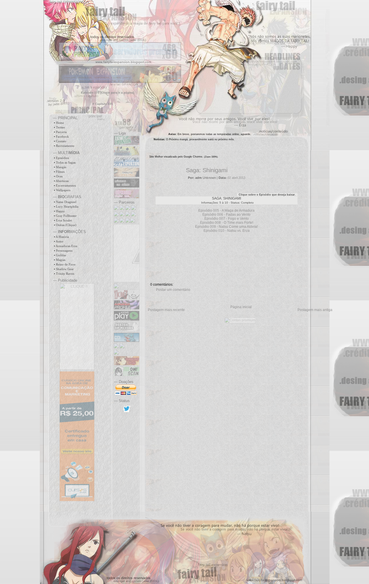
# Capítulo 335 (103, 103)
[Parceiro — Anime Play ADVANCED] (126, 319)
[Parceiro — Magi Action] (133, 215)
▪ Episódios (61, 158)
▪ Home (59, 122)
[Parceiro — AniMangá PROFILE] (126, 308)
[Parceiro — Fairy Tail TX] (122, 215)
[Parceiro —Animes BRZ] (122, 221)
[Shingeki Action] (116, 221)
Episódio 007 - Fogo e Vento (226, 219)
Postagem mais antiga (315, 310)
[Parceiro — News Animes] (132, 221)
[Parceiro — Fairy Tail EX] (133, 209)
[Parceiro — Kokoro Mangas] (126, 298)
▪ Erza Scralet (63, 220)
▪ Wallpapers (62, 190)
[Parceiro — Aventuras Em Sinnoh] (126, 341)
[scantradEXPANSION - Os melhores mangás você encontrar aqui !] (126, 165)
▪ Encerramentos (65, 185)
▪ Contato (60, 141)
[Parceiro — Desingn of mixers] (126, 330)
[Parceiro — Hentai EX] (122, 209)
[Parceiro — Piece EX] (117, 215)
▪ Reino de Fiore (65, 264)
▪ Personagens (63, 250)
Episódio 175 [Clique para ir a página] (107, 92)
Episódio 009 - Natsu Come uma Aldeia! (226, 227)
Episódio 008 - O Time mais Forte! (226, 223)
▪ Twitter (59, 127)
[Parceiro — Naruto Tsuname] (116, 287)
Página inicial (241, 307)
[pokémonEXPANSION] (126, 154)
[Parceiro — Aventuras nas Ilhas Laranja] (116, 347)
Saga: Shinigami (206, 170)
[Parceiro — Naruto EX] (117, 209)
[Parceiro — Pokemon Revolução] (127, 215)
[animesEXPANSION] (126, 144)
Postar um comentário (173, 290)
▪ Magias (59, 259)
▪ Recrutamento (64, 145)
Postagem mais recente (166, 310)
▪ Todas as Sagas (65, 162)
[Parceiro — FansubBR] (122, 347)
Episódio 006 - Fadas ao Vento (226, 215)
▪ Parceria (60, 132)
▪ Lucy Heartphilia (66, 206)
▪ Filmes (59, 171)
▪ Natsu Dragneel (65, 202)
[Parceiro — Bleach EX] (127, 209)
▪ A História (61, 236)
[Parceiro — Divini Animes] (116, 353)
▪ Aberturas (61, 181)
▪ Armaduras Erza (65, 246)
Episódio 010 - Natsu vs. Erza (227, 231)
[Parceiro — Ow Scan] (126, 375)
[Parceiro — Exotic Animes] (127, 221)
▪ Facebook (61, 136)
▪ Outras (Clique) (65, 225)
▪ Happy (59, 211)
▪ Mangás (60, 167)
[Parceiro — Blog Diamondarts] (126, 364)
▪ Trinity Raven (64, 273)
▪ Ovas (58, 176)
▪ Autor (58, 241)
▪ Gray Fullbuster (65, 215)
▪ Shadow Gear (64, 269)
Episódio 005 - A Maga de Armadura (226, 210)
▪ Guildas (60, 255)
